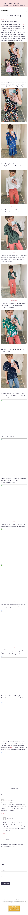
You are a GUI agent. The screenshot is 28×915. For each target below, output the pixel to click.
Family (14, 1)
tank (14, 738)
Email (3, 870)
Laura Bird (7, 800)
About (22, 3)
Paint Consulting (14, 5)
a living (14, 15)
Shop (10, 3)
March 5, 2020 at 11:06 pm (7, 802)
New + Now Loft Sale (9, 21)
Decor (23, 1)
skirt (11, 747)
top (12, 206)
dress (14, 161)
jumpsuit (14, 79)
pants (15, 206)
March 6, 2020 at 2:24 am (8, 820)
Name (3, 864)
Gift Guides (16, 3)
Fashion (9, 1)
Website (3, 877)
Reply (2, 813)
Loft (23, 24)
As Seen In (5, 5)
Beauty (5, 3)
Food (19, 1)
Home (3, 1)
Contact (22, 5)
